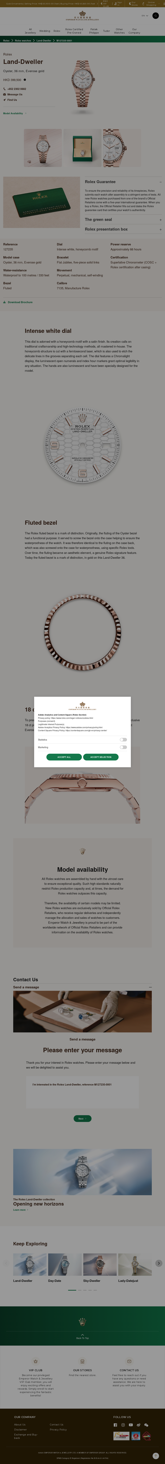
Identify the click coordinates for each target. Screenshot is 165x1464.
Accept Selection (101, 757)
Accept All (64, 757)
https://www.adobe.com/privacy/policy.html (84, 727)
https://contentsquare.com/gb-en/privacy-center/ (86, 730)
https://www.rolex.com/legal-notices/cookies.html (72, 718)
